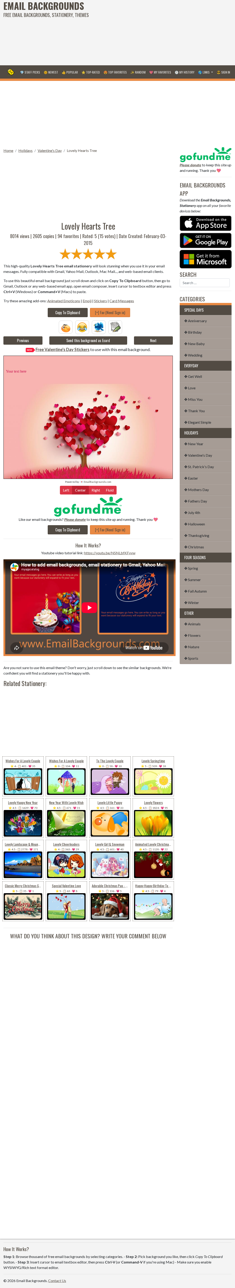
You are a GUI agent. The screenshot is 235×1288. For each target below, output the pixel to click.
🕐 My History (184, 72)
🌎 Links (204, 72)
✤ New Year (193, 444)
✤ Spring (191, 568)
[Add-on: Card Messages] (115, 326)
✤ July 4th (192, 512)
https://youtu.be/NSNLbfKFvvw (109, 553)
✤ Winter (191, 602)
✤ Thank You (194, 411)
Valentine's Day (50, 150)
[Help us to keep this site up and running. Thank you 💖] (206, 154)
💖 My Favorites (160, 72)
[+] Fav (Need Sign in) (110, 312)
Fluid (110, 490)
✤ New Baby (194, 343)
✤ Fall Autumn (195, 591)
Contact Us (57, 1280)
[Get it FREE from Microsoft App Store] (206, 258)
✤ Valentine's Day (198, 455)
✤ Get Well (193, 376)
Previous (23, 340)
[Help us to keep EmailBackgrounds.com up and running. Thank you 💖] (88, 506)
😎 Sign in (223, 72)
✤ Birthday (193, 332)
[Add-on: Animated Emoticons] (66, 326)
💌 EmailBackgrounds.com (95, 481)
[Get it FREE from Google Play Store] (206, 240)
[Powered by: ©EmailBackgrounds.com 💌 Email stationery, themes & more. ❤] (88, 360)
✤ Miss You (193, 399)
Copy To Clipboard (67, 312)
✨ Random (137, 72)
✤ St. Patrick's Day (199, 466)
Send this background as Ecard (88, 340)
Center (80, 490)
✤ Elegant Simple (197, 422)
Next (153, 340)
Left (66, 490)
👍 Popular (70, 72)
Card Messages (121, 301)
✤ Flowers (192, 635)
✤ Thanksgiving (196, 535)
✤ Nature (191, 647)
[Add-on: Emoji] (82, 326)
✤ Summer (192, 579)
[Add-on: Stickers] (99, 326)
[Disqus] (88, 997)
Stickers (100, 301)
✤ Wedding (193, 355)
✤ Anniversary (195, 321)
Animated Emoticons (63, 301)
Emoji (87, 301)
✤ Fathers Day (195, 501)
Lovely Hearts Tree (82, 150)
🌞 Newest (51, 72)
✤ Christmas (194, 547)
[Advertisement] (158, 32)
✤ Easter (191, 478)
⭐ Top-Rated (90, 72)
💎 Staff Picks (30, 72)
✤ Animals (192, 624)
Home (8, 150)
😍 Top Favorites (115, 72)
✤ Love (190, 388)
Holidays (25, 150)
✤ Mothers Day (196, 489)
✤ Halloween (194, 524)
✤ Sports (191, 658)
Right (96, 490)
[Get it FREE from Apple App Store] (206, 223)
